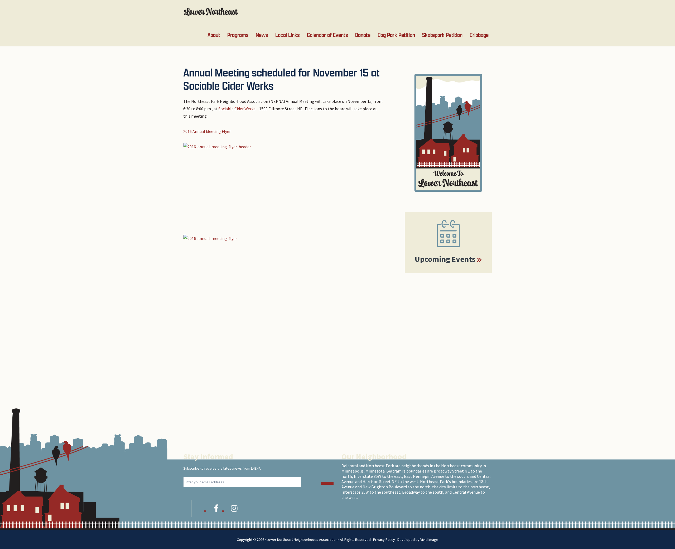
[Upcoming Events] (448, 233)
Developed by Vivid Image (417, 539)
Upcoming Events (445, 259)
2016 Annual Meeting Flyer (207, 131)
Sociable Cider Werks (236, 108)
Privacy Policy (384, 539)
